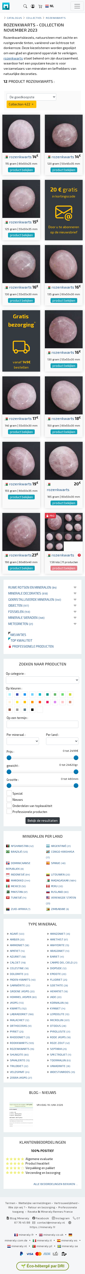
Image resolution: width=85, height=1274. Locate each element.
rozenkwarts (20, 156)
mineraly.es (69, 1240)
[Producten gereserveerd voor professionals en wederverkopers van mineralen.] (79, 555)
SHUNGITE (19, 1054)
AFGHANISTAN (22, 845)
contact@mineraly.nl (51, 1222)
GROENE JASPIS (22, 991)
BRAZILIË (19, 851)
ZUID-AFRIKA (20, 908)
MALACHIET (19, 1020)
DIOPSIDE (58, 968)
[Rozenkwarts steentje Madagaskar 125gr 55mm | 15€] (21, 198)
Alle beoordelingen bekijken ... (56, 1183)
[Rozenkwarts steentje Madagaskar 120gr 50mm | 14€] (64, 133)
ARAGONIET (59, 950)
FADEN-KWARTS (22, 979)
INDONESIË (20, 874)
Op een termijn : (17, 718)
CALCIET (18, 962)
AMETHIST (59, 939)
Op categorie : (15, 673)
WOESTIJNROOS (62, 1071)
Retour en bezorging (41, 1207)
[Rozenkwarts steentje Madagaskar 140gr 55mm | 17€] (21, 395)
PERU (57, 886)
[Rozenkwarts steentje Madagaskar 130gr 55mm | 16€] (21, 263)
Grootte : (13, 780)
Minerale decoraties (28, 593)
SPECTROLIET (60, 1054)
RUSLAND (59, 891)
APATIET (17, 950)
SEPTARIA (58, 1048)
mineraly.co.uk (53, 1234)
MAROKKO (20, 880)
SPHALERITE (20, 1060)
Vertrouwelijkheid (65, 1203)
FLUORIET (58, 979)
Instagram (62, 1218)
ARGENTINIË (61, 845)
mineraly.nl (19, 1246)
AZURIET (18, 956)
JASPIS (17, 1002)
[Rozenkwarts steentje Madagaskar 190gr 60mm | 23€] (21, 531)
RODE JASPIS (60, 1037)
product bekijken (21, 170)
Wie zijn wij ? (16, 1207)
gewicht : (13, 765)
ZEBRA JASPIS (21, 1077)
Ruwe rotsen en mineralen (32, 587)
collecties (34, 17)
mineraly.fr (26, 1234)
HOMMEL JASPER (23, 997)
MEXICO (18, 886)
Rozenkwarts (56, 17)
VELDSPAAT (19, 1071)
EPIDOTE (58, 973)
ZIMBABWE (60, 908)
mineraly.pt (44, 1246)
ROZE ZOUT (60, 1042)
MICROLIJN (59, 1020)
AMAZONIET (60, 933)
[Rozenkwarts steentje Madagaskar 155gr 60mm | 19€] (21, 460)
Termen (10, 1203)
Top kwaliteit (20, 640)
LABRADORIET (22, 1014)
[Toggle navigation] (77, 6)
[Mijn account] (33, 6)
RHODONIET (20, 1037)
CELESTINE (19, 968)
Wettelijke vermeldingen (34, 1203)
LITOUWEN (60, 874)
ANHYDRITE (59, 945)
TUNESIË (18, 897)
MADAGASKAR (63, 880)
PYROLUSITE (60, 1031)
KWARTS (18, 1008)
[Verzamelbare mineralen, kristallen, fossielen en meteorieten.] (5, 6)
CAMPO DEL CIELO (63, 962)
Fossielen (19, 612)
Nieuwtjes (17, 635)
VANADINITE (60, 1065)
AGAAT (17, 933)
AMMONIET (19, 945)
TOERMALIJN (60, 1060)
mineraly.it (44, 1240)
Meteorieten (20, 624)
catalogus (14, 17)
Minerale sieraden (26, 617)
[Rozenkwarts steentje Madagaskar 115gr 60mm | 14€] (21, 133)
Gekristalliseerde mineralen (34, 599)
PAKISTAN (19, 891)
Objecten (18, 605)
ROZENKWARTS (22, 1048)
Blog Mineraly (19, 1218)
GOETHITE (59, 985)
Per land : (52, 735)
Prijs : (10, 751)
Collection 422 (20, 104)
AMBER (17, 939)
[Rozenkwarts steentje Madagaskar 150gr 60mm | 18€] (64, 395)
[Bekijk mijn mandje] (40, 6)
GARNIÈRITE (20, 985)
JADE (55, 997)
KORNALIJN (59, 1002)
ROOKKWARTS (22, 1042)
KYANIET (57, 1008)
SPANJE (58, 863)
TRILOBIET (19, 1065)
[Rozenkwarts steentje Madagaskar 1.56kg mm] (64, 531)
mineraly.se (69, 1246)
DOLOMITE (19, 973)
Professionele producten (33, 646)
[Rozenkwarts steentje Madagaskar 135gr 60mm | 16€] (64, 263)
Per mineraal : (16, 735)
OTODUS (58, 1025)
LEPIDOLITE (59, 1014)
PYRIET (16, 1031)
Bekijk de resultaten (43, 820)
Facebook (42, 1218)
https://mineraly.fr (42, 1227)
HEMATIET (59, 991)
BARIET (57, 956)
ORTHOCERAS (20, 1025)
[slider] (9, 757)
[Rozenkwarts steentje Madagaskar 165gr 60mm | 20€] (64, 460)
